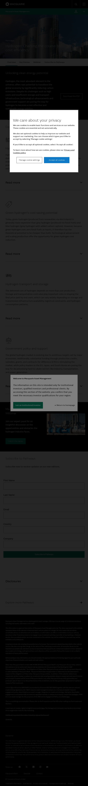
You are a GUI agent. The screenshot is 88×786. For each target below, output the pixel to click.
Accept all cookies (57, 160)
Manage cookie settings (29, 160)
